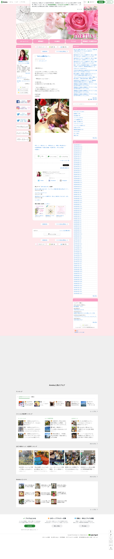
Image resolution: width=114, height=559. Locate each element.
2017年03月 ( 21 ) (78, 257)
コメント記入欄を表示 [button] (65, 230)
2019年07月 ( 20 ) (78, 202)
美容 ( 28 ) (76, 135)
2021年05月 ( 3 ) (77, 168)
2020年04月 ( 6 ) (78, 184)
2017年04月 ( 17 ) (78, 255)
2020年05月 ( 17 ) (78, 182)
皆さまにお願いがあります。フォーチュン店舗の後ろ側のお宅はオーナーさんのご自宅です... (52, 189)
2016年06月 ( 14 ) (78, 275)
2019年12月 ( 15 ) (78, 192)
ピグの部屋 (27, 63)
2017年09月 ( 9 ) (77, 246)
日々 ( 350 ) (76, 133)
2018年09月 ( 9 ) (77, 222)
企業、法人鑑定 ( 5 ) (78, 121)
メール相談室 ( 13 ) (78, 119)
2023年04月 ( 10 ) (78, 147)
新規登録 (101, 2)
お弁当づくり (75, 418)
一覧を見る (94, 98)
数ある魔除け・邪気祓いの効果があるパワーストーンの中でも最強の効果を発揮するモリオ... (85, 74)
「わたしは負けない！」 (43, 56)
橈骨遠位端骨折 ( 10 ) (78, 129)
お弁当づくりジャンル (24, 396)
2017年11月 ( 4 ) (77, 242)
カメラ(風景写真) (49, 418)
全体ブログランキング (21, 77)
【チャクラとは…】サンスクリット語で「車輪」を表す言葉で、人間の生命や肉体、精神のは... (85, 78)
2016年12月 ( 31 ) (78, 263)
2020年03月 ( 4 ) (78, 186)
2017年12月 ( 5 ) (77, 240)
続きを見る (28, 73)
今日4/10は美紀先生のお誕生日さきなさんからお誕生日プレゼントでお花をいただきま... (85, 71)
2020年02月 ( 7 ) (78, 188)
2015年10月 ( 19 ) (78, 291)
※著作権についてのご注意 (79, 332)
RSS (77, 331)
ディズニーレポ (22, 418)
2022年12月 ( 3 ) (77, 154)
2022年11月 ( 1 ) (77, 156)
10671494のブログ (78, 319)
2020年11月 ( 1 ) (77, 176)
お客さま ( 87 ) (77, 127)
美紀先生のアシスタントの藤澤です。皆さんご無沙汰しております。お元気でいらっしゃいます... (52, 196)
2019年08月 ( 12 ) (78, 200)
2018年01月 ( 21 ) (78, 238)
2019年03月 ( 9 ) (77, 210)
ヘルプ (96, 537)
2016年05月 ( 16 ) (78, 277)
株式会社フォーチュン (24, 61)
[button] (111, 548)
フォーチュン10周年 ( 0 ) (79, 125)
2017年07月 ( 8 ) (77, 250)
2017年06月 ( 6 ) (77, 251)
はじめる (30, 526)
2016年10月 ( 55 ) (78, 267)
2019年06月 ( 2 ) (77, 204)
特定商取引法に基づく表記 (86, 537)
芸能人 (33, 396)
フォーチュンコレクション (41, 192)
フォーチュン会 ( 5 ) (78, 117)
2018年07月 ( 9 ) (77, 226)
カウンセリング (42, 60)
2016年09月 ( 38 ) (78, 269)
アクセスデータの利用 (73, 537)
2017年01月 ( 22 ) (78, 261)
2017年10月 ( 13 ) (78, 244)
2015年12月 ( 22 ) (78, 287)
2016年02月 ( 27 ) (78, 283)
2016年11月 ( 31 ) (78, 265)
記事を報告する (65, 168)
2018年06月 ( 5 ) (77, 228)
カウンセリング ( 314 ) (79, 111)
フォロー (47, 175)
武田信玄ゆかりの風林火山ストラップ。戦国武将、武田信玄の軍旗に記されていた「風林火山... (85, 81)
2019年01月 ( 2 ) (77, 214)
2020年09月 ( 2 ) (78, 178)
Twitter (42, 180)
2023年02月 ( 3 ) (78, 151)
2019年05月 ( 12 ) (78, 206)
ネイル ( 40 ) (77, 131)
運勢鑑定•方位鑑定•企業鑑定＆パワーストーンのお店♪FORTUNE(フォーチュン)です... (85, 84)
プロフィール (21, 63)
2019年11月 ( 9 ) (77, 194)
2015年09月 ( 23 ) (78, 293)
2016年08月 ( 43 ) (78, 271)
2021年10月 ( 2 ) (77, 160)
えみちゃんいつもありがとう (80, 68)
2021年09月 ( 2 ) (77, 162)
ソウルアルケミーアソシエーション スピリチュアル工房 (85, 316)
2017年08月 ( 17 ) (78, 248)
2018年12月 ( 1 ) (77, 216)
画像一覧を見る (93, 99)
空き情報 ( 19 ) (77, 115)
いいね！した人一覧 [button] (64, 160)
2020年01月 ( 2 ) (77, 190)
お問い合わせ (55, 537)
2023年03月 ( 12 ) (78, 149)
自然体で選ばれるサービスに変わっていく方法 (84, 313)
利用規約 (63, 537)
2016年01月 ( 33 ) (78, 285)
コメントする (52, 234)
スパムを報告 (47, 537)
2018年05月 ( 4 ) (77, 230)
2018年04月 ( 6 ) (77, 232)
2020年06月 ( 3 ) (78, 180)
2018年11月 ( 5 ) (77, 218)
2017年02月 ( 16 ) (78, 259)
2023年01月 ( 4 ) (78, 153)
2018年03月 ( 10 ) (78, 234)
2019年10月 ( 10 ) (78, 196)
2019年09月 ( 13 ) (78, 198)
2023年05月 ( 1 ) (77, 145)
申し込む (84, 526)
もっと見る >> (38, 200)
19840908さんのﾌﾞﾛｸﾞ (79, 309)
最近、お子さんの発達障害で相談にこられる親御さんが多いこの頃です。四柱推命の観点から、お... (85, 65)
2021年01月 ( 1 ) (77, 172)
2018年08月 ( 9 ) (77, 224)
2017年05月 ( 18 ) (78, 253)
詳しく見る (57, 526)
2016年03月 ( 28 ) (78, 281)
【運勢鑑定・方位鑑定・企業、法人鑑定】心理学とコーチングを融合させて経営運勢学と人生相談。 (57, 22)
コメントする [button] (53, 156)
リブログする (64, 156)
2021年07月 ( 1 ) (77, 166)
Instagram (64, 180)
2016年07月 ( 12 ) (78, 273)
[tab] (24, 397)
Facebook (53, 180)
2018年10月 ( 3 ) (77, 220)
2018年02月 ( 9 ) (77, 236)
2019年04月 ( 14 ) (78, 208)
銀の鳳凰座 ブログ (78, 306)
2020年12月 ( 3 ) (77, 174)
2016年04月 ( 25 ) (78, 279)
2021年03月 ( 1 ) (77, 170)
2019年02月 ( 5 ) (77, 212)
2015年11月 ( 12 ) (78, 289)
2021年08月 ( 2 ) (77, 164)
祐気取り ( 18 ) (77, 113)
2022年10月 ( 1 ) (77, 158)
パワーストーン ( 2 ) (78, 123)
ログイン (109, 2)
